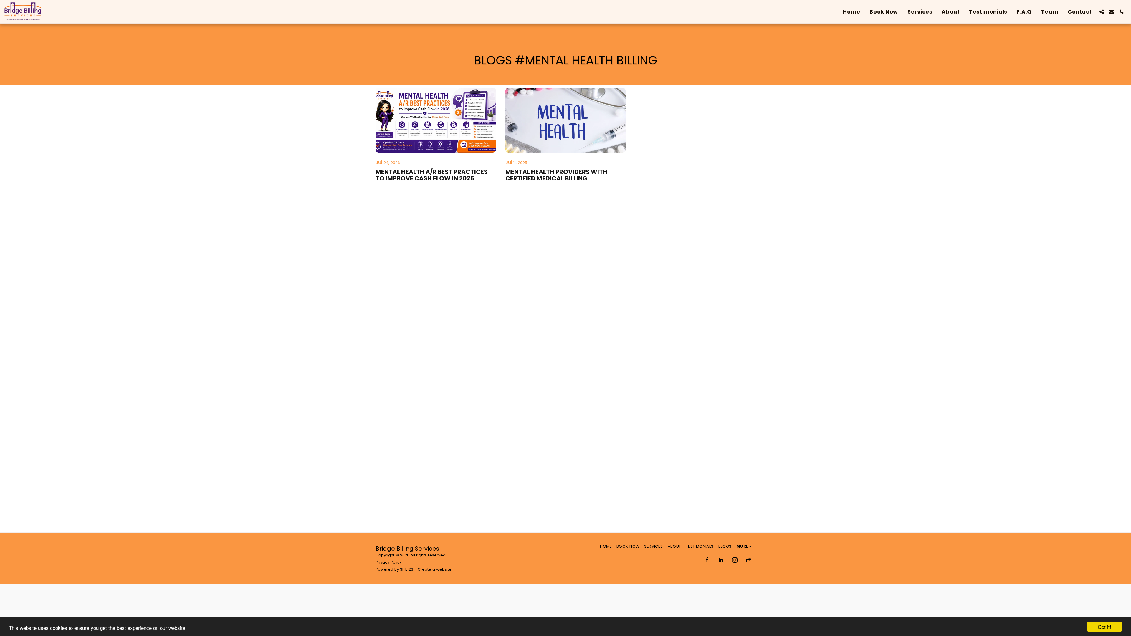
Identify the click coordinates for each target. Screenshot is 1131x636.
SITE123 (406, 569)
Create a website (435, 569)
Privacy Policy (389, 562)
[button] (1101, 11)
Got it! (1104, 626)
